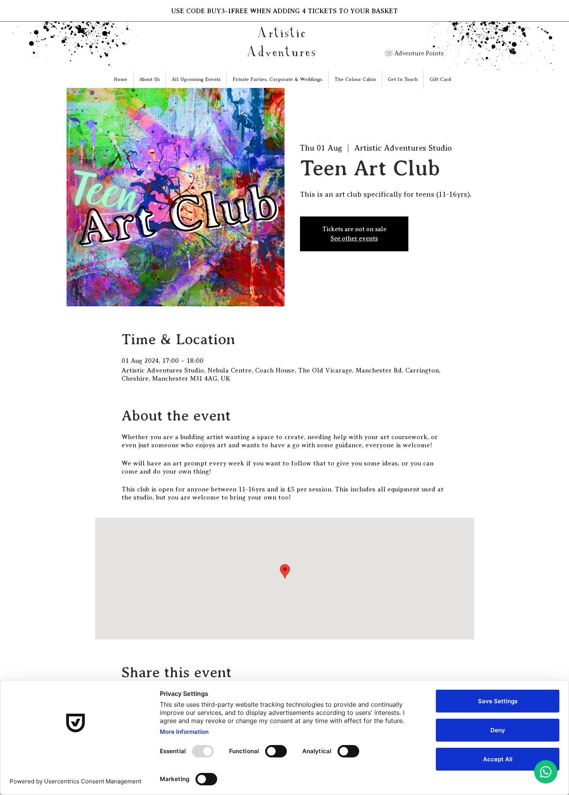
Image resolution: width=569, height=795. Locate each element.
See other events (354, 238)
